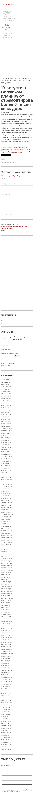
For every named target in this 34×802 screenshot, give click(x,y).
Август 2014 (5, 712)
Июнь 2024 (4, 438)
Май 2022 (4, 496)
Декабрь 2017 (5, 619)
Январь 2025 (5, 421)
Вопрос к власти (7, 34)
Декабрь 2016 (5, 647)
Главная (7, 12)
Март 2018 (4, 612)
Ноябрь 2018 (5, 593)
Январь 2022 (5, 505)
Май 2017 (4, 635)
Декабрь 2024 (5, 424)
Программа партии (6, 28)
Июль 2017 (4, 630)
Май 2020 (4, 551)
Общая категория (16, 151)
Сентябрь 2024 (6, 431)
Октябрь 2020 (5, 540)
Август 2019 (5, 572)
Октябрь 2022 (5, 484)
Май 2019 (4, 579)
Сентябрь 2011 (5, 737)
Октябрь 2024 (5, 428)
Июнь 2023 (4, 465)
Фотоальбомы (10, 18)
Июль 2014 (4, 714)
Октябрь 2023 (5, 456)
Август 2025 (5, 405)
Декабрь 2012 (5, 733)
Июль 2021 (4, 519)
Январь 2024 (5, 449)
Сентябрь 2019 (6, 570)
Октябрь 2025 (5, 400)
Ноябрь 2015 (5, 677)
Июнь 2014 (4, 716)
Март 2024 (4, 445)
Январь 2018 (5, 616)
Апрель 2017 (5, 637)
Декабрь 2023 (5, 451)
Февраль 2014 (5, 726)
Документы (8, 21)
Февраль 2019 (5, 586)
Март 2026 (4, 389)
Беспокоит (4, 345)
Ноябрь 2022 (5, 482)
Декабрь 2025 (5, 396)
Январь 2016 (5, 672)
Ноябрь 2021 (5, 510)
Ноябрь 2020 (5, 537)
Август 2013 (5, 728)
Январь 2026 (5, 393)
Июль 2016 (4, 658)
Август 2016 (5, 656)
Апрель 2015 (5, 693)
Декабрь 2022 (5, 479)
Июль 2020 (4, 547)
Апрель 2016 (5, 665)
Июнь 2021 (4, 521)
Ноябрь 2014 (5, 705)
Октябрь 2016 (5, 651)
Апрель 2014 (5, 721)
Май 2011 (4, 742)
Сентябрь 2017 (6, 626)
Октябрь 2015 (5, 679)
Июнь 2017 (4, 633)
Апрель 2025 (5, 414)
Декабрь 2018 (5, 591)
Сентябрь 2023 (6, 458)
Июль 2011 (4, 739)
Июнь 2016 (4, 661)
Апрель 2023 (5, 470)
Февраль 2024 (5, 447)
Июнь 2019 (4, 577)
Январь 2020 (5, 561)
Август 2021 (5, 517)
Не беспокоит (5, 349)
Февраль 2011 (5, 749)
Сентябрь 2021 (6, 514)
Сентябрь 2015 (6, 681)
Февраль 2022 (5, 503)
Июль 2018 (4, 602)
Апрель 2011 (5, 744)
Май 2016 (4, 663)
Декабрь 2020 (5, 535)
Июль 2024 (4, 435)
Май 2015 (4, 691)
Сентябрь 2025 (6, 403)
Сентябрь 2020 (6, 542)
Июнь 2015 (4, 688)
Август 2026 (5, 379)
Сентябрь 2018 (6, 598)
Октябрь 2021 (5, 512)
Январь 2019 (5, 589)
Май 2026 (4, 384)
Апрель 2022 (5, 498)
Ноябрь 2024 (5, 426)
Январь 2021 (5, 533)
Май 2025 (4, 412)
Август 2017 (5, 628)
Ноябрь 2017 (5, 621)
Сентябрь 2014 (6, 709)
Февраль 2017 (5, 642)
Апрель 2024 (5, 442)
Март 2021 (4, 528)
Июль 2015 (4, 686)
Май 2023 (4, 468)
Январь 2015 (5, 700)
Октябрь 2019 (5, 568)
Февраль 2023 (5, 475)
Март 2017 (4, 640)
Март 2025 (4, 417)
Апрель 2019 (5, 582)
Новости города (5, 151)
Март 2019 (4, 584)
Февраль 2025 (5, 419)
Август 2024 (5, 433)
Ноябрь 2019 (5, 565)
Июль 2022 (4, 491)
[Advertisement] (17, 61)
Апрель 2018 (5, 609)
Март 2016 (4, 667)
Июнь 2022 (4, 493)
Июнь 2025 (4, 410)
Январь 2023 (5, 477)
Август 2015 (5, 684)
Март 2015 (4, 695)
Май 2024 (4, 440)
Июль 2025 (4, 407)
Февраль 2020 (5, 558)
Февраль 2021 (5, 530)
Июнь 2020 (4, 549)
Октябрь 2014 (5, 707)
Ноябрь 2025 (5, 398)
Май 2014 (4, 719)
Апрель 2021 (5, 526)
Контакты (7, 37)
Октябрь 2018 (5, 595)
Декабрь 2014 (5, 702)
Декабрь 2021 (5, 507)
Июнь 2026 (4, 382)
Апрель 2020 (5, 554)
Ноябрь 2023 (5, 454)
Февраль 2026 (5, 391)
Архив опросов (6, 365)
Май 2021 (4, 523)
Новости (7, 16)
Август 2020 (5, 544)
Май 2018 (4, 607)
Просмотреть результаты (17, 359)
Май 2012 (4, 735)
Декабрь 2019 (5, 563)
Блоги (6, 14)
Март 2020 (4, 556)
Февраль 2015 (5, 698)
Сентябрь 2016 (6, 654)
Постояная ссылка (16, 152)
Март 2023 (4, 472)
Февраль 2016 (5, 670)
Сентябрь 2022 (6, 486)
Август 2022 (5, 489)
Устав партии (6, 24)
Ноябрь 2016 (5, 649)
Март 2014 (4, 723)
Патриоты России (18, 147)
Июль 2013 (4, 730)
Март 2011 (4, 746)
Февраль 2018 (5, 614)
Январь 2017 (5, 644)
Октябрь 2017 (5, 623)
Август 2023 (5, 461)
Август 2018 (5, 600)
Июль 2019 (4, 575)
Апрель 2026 (5, 386)
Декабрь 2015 (5, 674)
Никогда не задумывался (9, 353)
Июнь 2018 (4, 605)
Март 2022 (4, 500)
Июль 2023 (4, 463)
